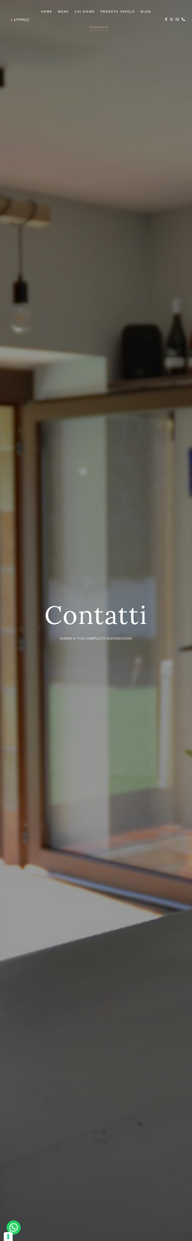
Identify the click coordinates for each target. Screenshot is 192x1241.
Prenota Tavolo (117, 11)
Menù (63, 11)
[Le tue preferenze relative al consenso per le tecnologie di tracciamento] (8, 1236)
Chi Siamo (84, 11)
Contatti (99, 27)
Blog (146, 11)
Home (46, 11)
